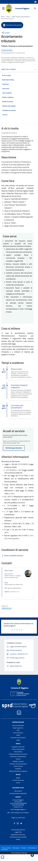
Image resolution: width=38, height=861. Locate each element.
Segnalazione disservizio (18, 834)
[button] (35, 2)
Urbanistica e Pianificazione (18, 756)
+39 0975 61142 (18, 807)
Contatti (18, 797)
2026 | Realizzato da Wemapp (19, 853)
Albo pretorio (18, 791)
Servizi (8, 17)
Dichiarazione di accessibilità (18, 837)
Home (2, 17)
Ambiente (18, 769)
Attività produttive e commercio (18, 754)
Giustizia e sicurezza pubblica (18, 764)
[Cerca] (35, 8)
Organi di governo (18, 728)
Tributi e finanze (18, 766)
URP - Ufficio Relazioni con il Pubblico (18, 813)
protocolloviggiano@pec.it (18, 809)
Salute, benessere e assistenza (18, 771)
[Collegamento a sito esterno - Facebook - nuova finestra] (14, 823)
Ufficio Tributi (9, 570)
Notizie (18, 778)
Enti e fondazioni (18, 733)
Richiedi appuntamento (14, 448)
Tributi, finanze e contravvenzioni (21, 17)
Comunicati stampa (18, 780)
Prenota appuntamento (18, 830)
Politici (18, 735)
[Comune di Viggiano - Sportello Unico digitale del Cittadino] (9, 8)
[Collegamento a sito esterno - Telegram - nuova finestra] (21, 823)
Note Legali (16, 848)
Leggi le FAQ (18, 832)
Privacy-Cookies (6, 848)
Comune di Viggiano (22, 8)
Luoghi (18, 740)
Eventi (18, 783)
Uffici (18, 730)
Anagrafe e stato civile (18, 747)
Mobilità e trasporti (18, 761)
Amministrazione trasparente (18, 793)
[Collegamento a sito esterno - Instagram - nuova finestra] (18, 823)
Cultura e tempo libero (18, 749)
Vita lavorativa (18, 752)
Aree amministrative (18, 725)
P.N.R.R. (18, 839)
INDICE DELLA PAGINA (8, 69)
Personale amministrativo (18, 738)
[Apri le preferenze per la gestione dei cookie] (3, 857)
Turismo (18, 759)
